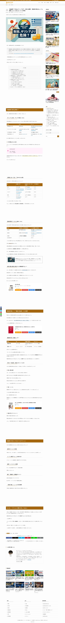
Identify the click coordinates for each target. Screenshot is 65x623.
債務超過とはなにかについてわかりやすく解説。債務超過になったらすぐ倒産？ (28, 258)
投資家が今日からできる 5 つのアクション (17, 79)
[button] (9, 538)
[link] (17, 561)
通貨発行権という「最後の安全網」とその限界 (18, 75)
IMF (22, 126)
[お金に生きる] (9, 2)
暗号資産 (9, 616)
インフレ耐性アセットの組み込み (52, 121)
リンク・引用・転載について (27, 620)
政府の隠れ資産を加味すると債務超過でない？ (19, 74)
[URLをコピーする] (40, 538)
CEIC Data (37, 126)
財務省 (20, 130)
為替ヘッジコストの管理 (51, 122)
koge (11, 555)
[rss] (56, 0)
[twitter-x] (53, 0)
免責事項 (44, 614)
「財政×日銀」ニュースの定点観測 (17, 85)
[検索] (58, 0)
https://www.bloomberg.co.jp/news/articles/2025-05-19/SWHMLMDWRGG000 (24, 53)
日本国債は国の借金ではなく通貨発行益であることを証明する (25, 326)
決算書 (13, 533)
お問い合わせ (45, 616)
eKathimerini (33, 130)
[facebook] (52, 0)
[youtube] (55, 0)
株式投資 (8, 533)
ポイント (26, 616)
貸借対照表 (16, 533)
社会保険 (26, 605)
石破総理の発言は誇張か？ (15, 69)
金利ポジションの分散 (16, 80)
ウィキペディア (24, 134)
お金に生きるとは (46, 603)
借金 (11, 533)
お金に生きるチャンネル (47, 605)
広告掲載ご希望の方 (20, 620)
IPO (8, 614)
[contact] (57, 0)
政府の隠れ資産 (17, 284)
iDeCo (9, 605)
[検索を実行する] (58, 136)
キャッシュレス (27, 614)
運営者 (42, 620)
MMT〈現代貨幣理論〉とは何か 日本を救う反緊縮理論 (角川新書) (25, 402)
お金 (26, 603)
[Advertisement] (25, 98)
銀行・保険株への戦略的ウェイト (17, 84)
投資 (8, 603)
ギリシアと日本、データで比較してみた (18, 70)
